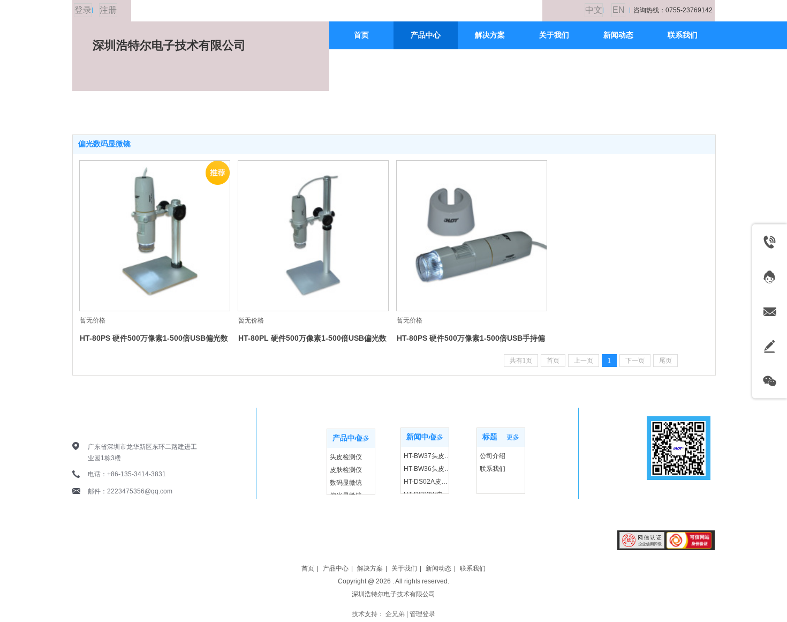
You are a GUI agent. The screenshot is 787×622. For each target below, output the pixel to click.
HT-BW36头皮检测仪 (427, 469)
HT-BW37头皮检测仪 (427, 456)
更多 (363, 438)
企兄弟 (395, 614)
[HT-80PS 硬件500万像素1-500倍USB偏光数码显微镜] (154, 235)
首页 (307, 568)
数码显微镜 (346, 482)
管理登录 (422, 614)
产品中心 (347, 438)
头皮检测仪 (346, 457)
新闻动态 (438, 568)
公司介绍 (492, 456)
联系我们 (492, 469)
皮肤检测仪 (346, 470)
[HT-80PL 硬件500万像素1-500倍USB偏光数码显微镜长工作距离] (313, 235)
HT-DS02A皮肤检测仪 (427, 481)
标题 (489, 437)
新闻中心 (421, 437)
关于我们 (404, 568)
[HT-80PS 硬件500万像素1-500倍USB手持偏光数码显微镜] (471, 235)
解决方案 (370, 568)
